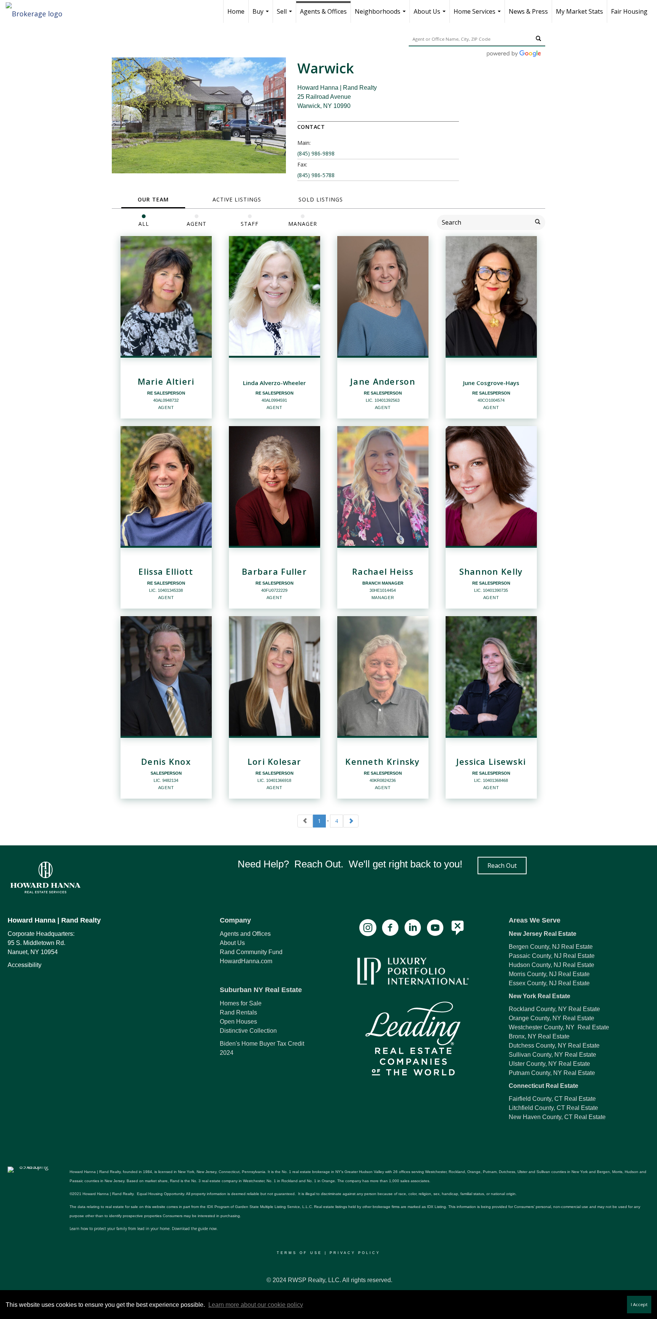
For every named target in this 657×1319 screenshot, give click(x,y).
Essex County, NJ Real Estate (549, 983)
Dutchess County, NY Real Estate (554, 1045)
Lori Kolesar (275, 761)
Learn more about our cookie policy (255, 1305)
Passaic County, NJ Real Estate (552, 956)
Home (235, 11)
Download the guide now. (195, 1228)
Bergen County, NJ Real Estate (551, 946)
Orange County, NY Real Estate (551, 1018)
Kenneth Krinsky (382, 761)
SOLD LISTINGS (320, 199)
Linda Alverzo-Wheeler (274, 383)
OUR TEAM (153, 199)
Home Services (478, 15)
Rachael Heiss (382, 571)
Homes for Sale (241, 1003)
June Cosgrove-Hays (491, 383)
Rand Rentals (238, 1012)
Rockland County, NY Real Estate (554, 1009)
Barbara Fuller (274, 571)
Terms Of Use (299, 1253)
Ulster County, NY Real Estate (549, 1064)
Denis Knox (166, 761)
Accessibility (24, 965)
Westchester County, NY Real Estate (559, 1027)
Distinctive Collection (248, 1030)
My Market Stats (579, 11)
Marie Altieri (166, 381)
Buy (261, 15)
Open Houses (238, 1021)
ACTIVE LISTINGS (237, 199)
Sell (285, 15)
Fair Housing (629, 11)
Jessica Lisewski (491, 761)
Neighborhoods (381, 15)
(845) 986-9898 (316, 153)
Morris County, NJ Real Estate (549, 974)
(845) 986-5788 (316, 175)
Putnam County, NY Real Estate (552, 1073)
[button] (502, 865)
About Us (431, 15)
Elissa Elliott (165, 571)
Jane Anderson (382, 381)
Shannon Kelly (491, 571)
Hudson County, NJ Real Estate (551, 965)
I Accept (639, 1304)
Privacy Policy (355, 1253)
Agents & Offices (323, 11)
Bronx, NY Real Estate (539, 1036)
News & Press (528, 11)
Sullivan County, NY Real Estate (552, 1054)
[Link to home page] (38, 11)
